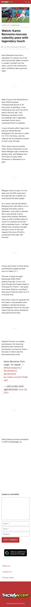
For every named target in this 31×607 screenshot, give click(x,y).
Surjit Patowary (15, 25)
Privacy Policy (8, 578)
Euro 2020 (7, 47)
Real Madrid (22, 47)
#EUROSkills (10, 371)
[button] (25, 2)
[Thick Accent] (7, 2)
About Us (6, 566)
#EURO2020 (10, 374)
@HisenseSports (12, 368)
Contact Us (7, 572)
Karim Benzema (14, 47)
